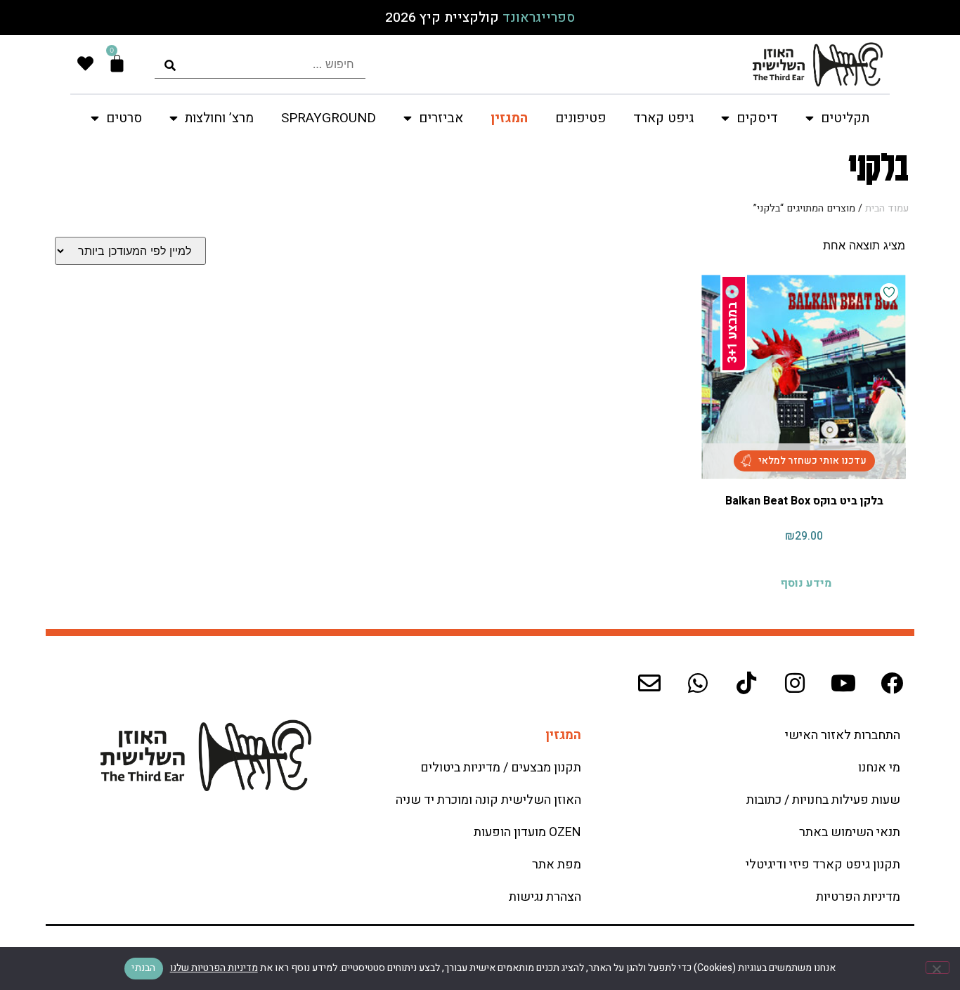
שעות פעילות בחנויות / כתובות (823, 799)
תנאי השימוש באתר (849, 832)
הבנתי (143, 967)
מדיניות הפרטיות (858, 896)
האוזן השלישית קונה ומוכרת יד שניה (488, 799)
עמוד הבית (887, 208)
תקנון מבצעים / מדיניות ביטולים (500, 767)
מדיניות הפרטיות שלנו (214, 967)
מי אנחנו (879, 767)
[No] (937, 967)
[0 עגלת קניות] (117, 63)
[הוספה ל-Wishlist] (889, 292)
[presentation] (260, 64)
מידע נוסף (805, 583)
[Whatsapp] (697, 682)
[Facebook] (891, 682)
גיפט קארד (663, 118)
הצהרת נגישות (545, 896)
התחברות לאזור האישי (842, 735)
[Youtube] (843, 682)
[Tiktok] (746, 682)
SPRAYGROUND (328, 118)
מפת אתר (556, 864)
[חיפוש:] (260, 64)
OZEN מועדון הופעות (527, 832)
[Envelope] (649, 682)
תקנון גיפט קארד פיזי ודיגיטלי (823, 864)
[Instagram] (794, 682)
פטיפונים (580, 118)
